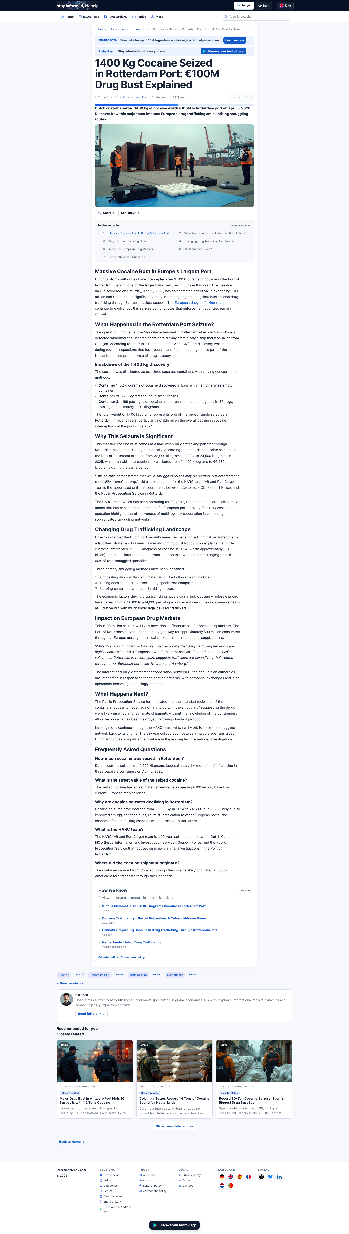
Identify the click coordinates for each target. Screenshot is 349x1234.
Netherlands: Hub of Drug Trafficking (131, 942)
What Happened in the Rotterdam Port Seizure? (215, 233)
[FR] (248, 1176)
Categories (110, 1185)
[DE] (221, 1176)
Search (108, 1191)
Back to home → (72, 1141)
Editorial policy (108, 957)
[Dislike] (246, 97)
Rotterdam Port (100, 974)
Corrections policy (133, 957)
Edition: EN (128, 213)
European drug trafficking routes (200, 303)
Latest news (111, 1175)
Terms (186, 1180)
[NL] (221, 1185)
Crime (126, 97)
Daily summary (113, 1196)
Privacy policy (191, 1175)
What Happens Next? (198, 249)
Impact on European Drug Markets (130, 249)
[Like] (234, 97)
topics (141, 16)
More (159, 16)
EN (288, 5)
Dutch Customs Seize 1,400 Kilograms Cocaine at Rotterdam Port (154, 906)
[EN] (230, 1176)
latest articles (118, 16)
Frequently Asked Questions (126, 257)
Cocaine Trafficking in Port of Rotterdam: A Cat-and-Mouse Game (154, 918)
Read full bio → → (91, 1014)
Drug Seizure (138, 974)
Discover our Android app (226, 51)
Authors (148, 1180)
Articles (108, 1180)
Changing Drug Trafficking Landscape (209, 241)
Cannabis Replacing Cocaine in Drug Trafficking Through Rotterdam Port (159, 930)
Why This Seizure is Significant (128, 241)
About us (149, 1175)
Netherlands (175, 974)
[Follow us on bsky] (270, 1176)
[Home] (77, 5)
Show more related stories (174, 1126)
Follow (79, 974)
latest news (91, 16)
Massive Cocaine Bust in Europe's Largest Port (138, 233)
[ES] (239, 1176)
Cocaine (64, 974)
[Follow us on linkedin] (279, 1176)
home (70, 16)
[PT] (230, 1185)
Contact (187, 1185)
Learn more (234, 40)
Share (107, 213)
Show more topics (71, 983)
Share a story (112, 1201)
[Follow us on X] (261, 1176)
